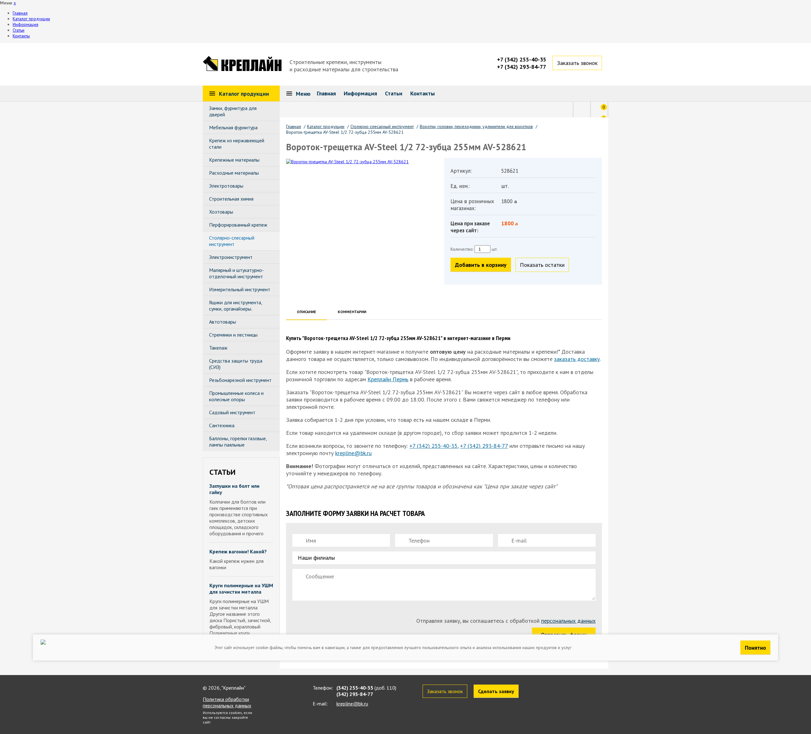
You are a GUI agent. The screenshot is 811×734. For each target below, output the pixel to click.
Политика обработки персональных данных (227, 702)
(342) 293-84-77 (354, 694)
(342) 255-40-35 (354, 688)
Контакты (21, 36)
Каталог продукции (31, 19)
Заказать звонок (577, 63)
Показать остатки (542, 264)
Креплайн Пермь (387, 379)
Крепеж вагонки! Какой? (238, 551)
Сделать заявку (496, 691)
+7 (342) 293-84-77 (521, 66)
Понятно (755, 647)
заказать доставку (577, 359)
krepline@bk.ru (353, 453)
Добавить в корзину (481, 264)
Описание (306, 311)
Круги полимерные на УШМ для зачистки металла (241, 588)
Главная (20, 13)
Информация (25, 24)
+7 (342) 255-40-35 (521, 59)
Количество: (461, 249)
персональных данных (568, 620)
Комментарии (352, 311)
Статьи (18, 30)
